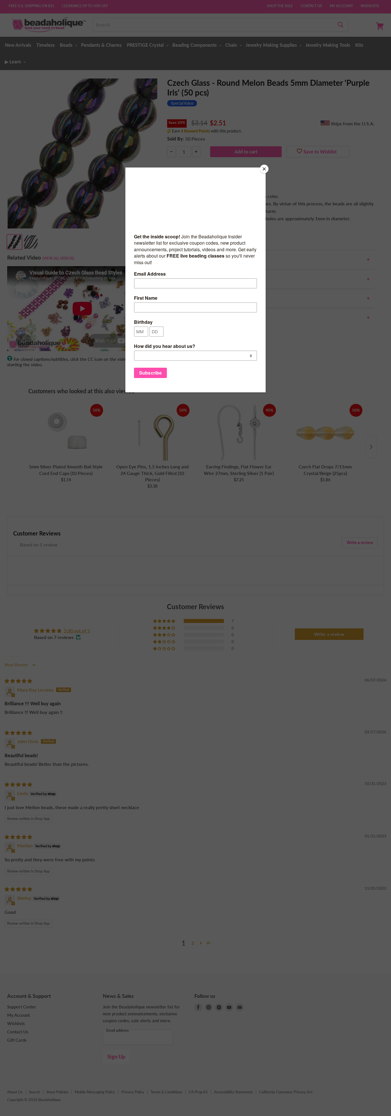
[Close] (264, 169)
